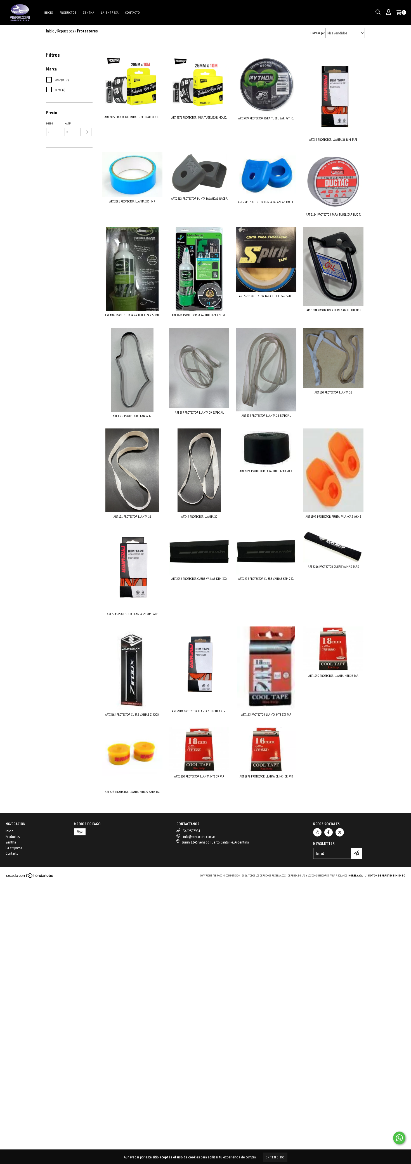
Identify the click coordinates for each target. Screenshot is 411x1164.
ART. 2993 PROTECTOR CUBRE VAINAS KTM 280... (266, 578)
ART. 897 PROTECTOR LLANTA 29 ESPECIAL (199, 412)
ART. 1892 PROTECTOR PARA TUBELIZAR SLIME (132, 315)
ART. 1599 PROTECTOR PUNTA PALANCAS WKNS (333, 516)
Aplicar (87, 132)
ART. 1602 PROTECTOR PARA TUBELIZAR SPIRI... (266, 296)
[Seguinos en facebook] (328, 832)
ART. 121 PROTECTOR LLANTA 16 (132, 516)
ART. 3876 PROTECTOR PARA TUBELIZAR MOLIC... (199, 117)
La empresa (110, 12)
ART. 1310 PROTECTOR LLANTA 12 (132, 416)
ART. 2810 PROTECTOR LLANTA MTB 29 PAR (199, 776)
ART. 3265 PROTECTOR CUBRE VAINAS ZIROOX (132, 714)
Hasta (68, 123)
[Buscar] (378, 12)
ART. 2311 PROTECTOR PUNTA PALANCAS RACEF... (266, 202)
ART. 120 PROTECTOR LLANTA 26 (333, 392)
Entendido (275, 1157)
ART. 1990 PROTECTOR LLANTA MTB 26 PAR (333, 675)
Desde (49, 123)
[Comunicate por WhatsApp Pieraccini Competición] (399, 1138)
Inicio (48, 12)
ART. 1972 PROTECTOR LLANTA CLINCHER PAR (266, 776)
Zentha (89, 12)
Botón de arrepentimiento (386, 875)
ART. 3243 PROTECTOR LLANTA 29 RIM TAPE (132, 614)
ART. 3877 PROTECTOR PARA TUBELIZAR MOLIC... (132, 117)
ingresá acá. (355, 875)
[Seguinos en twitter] (340, 832)
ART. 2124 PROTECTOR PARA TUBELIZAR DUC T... (333, 214)
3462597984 (191, 830)
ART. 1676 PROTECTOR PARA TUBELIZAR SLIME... (199, 315)
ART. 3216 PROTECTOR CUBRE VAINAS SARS (333, 566)
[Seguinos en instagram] (317, 832)
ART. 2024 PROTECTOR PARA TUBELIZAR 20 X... (266, 471)
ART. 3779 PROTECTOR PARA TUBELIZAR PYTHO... (266, 118)
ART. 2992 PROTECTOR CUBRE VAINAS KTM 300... (199, 578)
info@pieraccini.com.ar (199, 836)
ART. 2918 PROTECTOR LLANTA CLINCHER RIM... (199, 711)
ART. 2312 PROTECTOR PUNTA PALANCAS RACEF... (199, 198)
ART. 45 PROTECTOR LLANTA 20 (199, 516)
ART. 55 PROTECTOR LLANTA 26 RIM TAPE (333, 139)
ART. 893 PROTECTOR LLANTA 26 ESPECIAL (266, 415)
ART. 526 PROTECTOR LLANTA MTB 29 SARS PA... (132, 792)
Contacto (132, 12)
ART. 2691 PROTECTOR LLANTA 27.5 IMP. (132, 201)
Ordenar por (318, 33)
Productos (68, 12)
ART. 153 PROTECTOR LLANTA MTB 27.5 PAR (266, 714)
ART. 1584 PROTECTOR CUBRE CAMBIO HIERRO (333, 310)
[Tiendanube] (30, 877)
